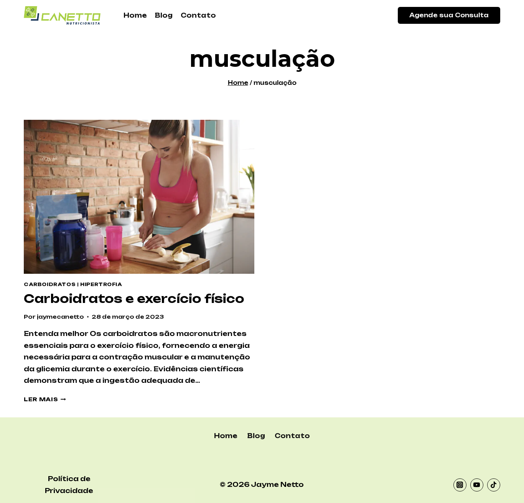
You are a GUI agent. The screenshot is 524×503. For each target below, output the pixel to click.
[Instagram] (459, 484)
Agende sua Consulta (449, 15)
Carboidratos (50, 284)
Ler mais (45, 399)
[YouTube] (476, 484)
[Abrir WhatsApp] (504, 483)
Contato (198, 15)
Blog (164, 15)
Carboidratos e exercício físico (134, 298)
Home (135, 15)
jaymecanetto (60, 316)
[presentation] (139, 197)
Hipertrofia (101, 284)
